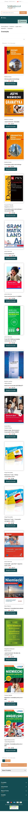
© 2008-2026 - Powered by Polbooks (14, 804)
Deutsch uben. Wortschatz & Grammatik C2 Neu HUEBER (11, 431)
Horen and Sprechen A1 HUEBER (13, 296)
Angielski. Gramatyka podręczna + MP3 (13, 744)
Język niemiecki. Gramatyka (11, 121)
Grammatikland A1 (9, 253)
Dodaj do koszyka (11, 83)
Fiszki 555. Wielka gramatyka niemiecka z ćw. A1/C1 (12, 340)
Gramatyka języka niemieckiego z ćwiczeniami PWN (13, 210)
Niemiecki (5, 765)
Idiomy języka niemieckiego (11, 79)
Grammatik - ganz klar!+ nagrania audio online (13, 564)
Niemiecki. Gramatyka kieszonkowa (13, 608)
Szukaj (23, 12)
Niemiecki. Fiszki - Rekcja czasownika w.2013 (11, 475)
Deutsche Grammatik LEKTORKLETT (13, 385)
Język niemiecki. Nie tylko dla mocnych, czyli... (12, 653)
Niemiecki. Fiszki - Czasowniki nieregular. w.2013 (12, 520)
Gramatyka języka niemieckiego (12, 164)
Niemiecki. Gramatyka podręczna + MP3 (13, 698)
